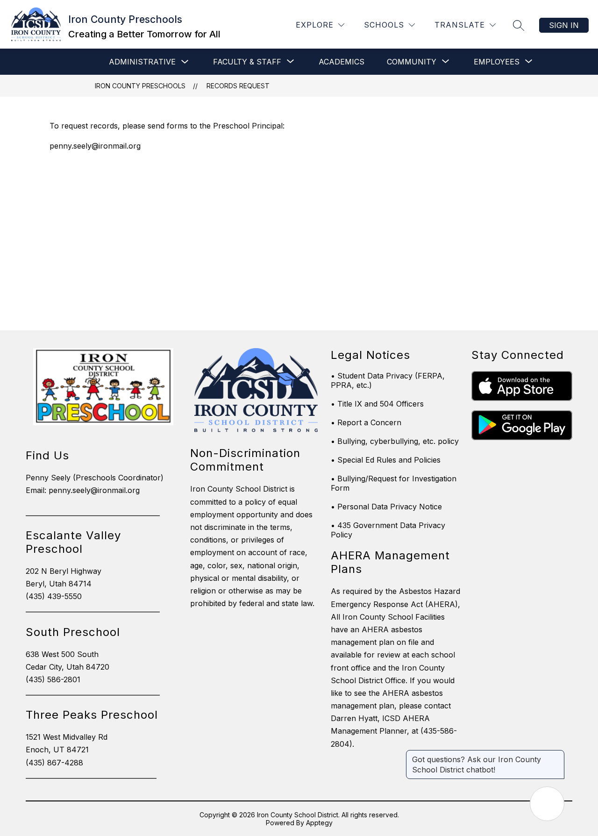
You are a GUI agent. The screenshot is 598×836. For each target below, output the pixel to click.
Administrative (142, 61)
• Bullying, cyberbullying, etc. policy (395, 441)
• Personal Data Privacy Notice (386, 506)
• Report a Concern (366, 422)
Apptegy (319, 823)
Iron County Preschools (140, 86)
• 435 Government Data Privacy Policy (388, 530)
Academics (341, 61)
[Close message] (557, 754)
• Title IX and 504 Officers (377, 403)
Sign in (564, 25)
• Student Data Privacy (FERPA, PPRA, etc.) (388, 380)
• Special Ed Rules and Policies (386, 459)
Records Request (238, 86)
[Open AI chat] (547, 804)
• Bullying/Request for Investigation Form (393, 483)
